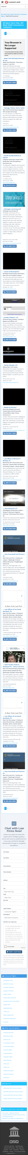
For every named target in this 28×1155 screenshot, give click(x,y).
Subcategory (6, 914)
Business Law (6, 1039)
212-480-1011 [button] (10, 246)
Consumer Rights (10, 976)
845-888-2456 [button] (10, 584)
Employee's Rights (7, 1057)
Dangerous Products (8, 991)
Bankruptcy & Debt (8, 1036)
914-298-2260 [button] (10, 529)
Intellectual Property (8, 1070)
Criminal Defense (7, 1053)
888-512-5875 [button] (10, 483)
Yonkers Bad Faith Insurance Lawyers (12, 1098)
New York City (15, 14)
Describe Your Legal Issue (10, 922)
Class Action (5, 1113)
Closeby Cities (7, 1083)
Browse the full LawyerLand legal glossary (12, 1118)
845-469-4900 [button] (10, 801)
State (4, 894)
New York (7, 14)
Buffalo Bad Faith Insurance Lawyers (12, 1088)
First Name (6, 852)
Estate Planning (7, 1060)
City (4, 888)
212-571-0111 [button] (10, 185)
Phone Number (7, 872)
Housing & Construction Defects (11, 1001)
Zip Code (5, 900)
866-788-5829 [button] (10, 639)
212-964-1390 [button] (10, 130)
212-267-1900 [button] (10, 82)
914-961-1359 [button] (10, 433)
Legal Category (7, 908)
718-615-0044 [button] (10, 292)
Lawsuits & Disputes (8, 1074)
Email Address (7, 866)
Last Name (6, 858)
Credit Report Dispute (7, 1116)
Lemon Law (6, 1011)
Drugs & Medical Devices (9, 997)
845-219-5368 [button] (10, 340)
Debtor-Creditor (7, 994)
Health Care (6, 1067)
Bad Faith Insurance (8, 984)
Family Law (6, 1063)
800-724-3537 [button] (10, 691)
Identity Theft (6, 1004)
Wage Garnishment (14, 1113)
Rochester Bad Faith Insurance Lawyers (13, 1091)
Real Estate (6, 1077)
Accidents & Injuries (8, 1032)
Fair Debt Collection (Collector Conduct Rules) (13, 1115)
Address (5, 880)
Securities (5, 1022)
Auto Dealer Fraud (8, 980)
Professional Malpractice (9, 1018)
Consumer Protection (8, 987)
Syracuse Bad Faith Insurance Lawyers (13, 1095)
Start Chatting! (14, 952)
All (2, 14)
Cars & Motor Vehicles (8, 1043)
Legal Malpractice (7, 1008)
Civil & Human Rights (8, 1046)
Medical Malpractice (8, 1015)
